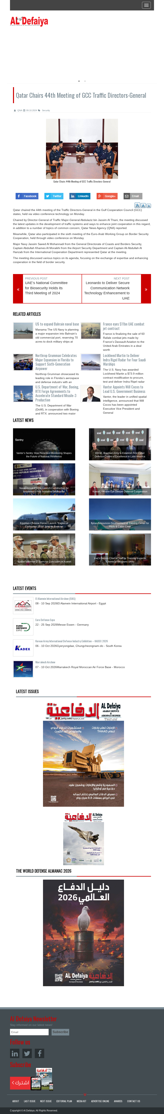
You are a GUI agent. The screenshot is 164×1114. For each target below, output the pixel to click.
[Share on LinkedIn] (79, 195)
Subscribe (31, 1079)
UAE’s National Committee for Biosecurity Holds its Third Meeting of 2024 (46, 288)
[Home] (29, 21)
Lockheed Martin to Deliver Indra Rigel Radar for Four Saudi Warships (124, 360)
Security (45, 110)
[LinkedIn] (14, 1053)
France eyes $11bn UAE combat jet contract (123, 326)
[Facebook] (39, 1053)
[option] (46, 51)
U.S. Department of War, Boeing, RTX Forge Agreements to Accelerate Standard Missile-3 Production (57, 393)
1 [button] (79, 81)
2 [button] (85, 81)
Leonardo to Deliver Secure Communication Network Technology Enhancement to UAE (107, 290)
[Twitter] (27, 1053)
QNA (19, 110)
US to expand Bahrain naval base (57, 324)
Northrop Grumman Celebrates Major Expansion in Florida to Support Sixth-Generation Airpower (56, 362)
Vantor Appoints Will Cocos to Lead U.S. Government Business (124, 389)
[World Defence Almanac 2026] (83, 933)
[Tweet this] (53, 195)
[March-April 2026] (83, 755)
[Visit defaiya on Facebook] (27, 195)
